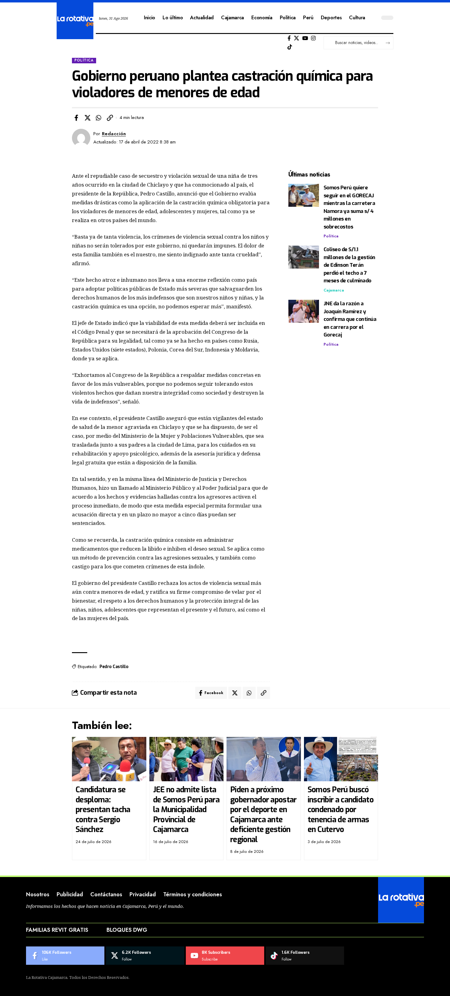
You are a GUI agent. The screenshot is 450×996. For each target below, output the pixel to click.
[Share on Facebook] (76, 118)
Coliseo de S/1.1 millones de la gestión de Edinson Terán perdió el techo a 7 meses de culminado (349, 265)
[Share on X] (87, 118)
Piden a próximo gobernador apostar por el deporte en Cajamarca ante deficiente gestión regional (263, 815)
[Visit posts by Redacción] (81, 138)
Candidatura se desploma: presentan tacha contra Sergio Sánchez (103, 809)
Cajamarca (334, 290)
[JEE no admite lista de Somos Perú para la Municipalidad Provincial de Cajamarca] (186, 759)
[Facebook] (289, 38)
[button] (110, 118)
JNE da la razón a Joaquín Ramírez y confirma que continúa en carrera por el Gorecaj (350, 319)
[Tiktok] (290, 47)
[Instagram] (313, 38)
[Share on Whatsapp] (98, 118)
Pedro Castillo (113, 667)
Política (84, 60)
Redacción (114, 133)
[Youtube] (225, 955)
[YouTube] (305, 38)
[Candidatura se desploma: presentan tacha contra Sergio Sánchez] (109, 759)
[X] (296, 38)
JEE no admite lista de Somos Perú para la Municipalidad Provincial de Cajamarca (186, 809)
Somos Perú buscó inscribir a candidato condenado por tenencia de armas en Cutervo (340, 809)
